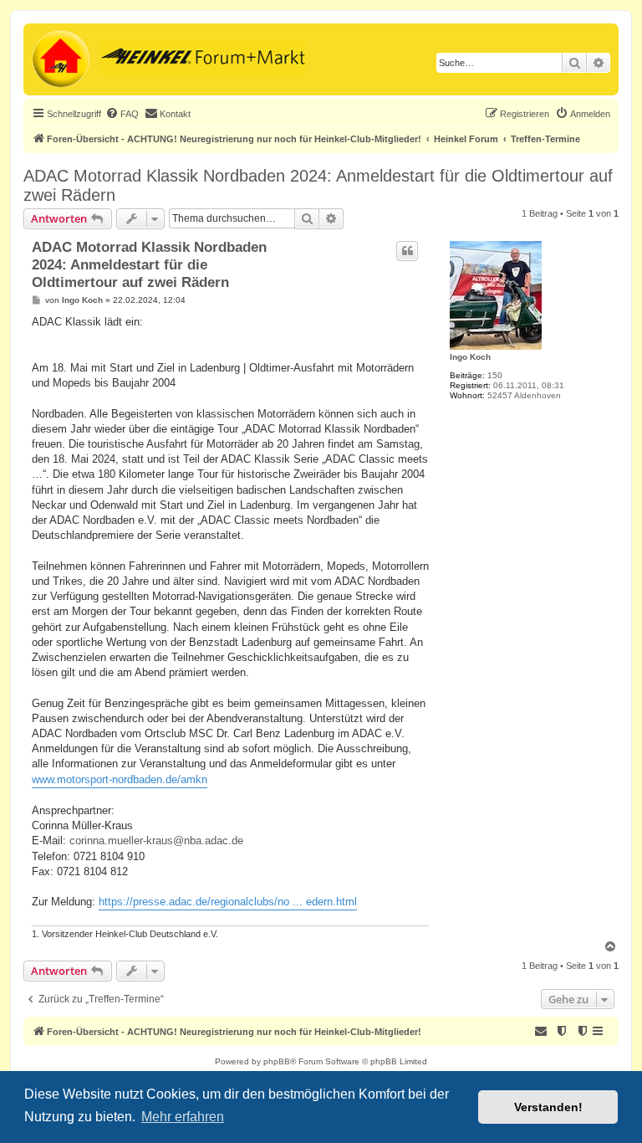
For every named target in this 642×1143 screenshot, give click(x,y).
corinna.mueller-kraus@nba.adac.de (156, 840)
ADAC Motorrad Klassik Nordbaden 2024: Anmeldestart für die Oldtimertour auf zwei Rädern (318, 185)
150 (494, 375)
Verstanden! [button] (548, 1107)
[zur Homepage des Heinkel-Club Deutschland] (59, 59)
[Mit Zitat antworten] (407, 251)
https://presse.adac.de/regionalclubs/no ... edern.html (228, 901)
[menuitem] (122, 114)
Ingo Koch (470, 356)
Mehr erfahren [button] (182, 1117)
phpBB (276, 1061)
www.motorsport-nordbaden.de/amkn (119, 779)
